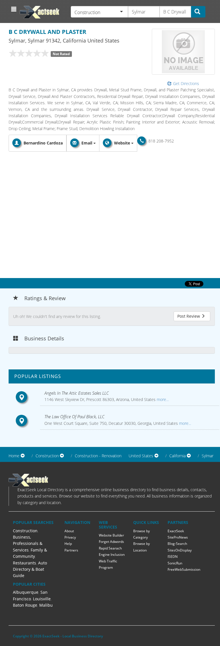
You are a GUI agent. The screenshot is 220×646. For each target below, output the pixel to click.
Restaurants (24, 563)
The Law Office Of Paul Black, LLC (74, 416)
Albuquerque (25, 592)
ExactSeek (176, 531)
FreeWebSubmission (184, 569)
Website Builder (111, 535)
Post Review (189, 316)
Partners (71, 550)
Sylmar (207, 455)
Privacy (70, 537)
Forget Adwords (111, 541)
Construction (25, 530)
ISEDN (173, 556)
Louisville (42, 598)
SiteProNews (178, 537)
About (69, 531)
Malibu (46, 605)
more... (162, 399)
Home (14, 455)
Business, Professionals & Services (27, 543)
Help (68, 543)
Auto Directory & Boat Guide (30, 569)
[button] (14, 9)
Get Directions (186, 83)
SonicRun (175, 563)
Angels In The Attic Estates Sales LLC (76, 393)
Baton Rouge (25, 605)
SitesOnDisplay (180, 550)
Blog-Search (177, 543)
